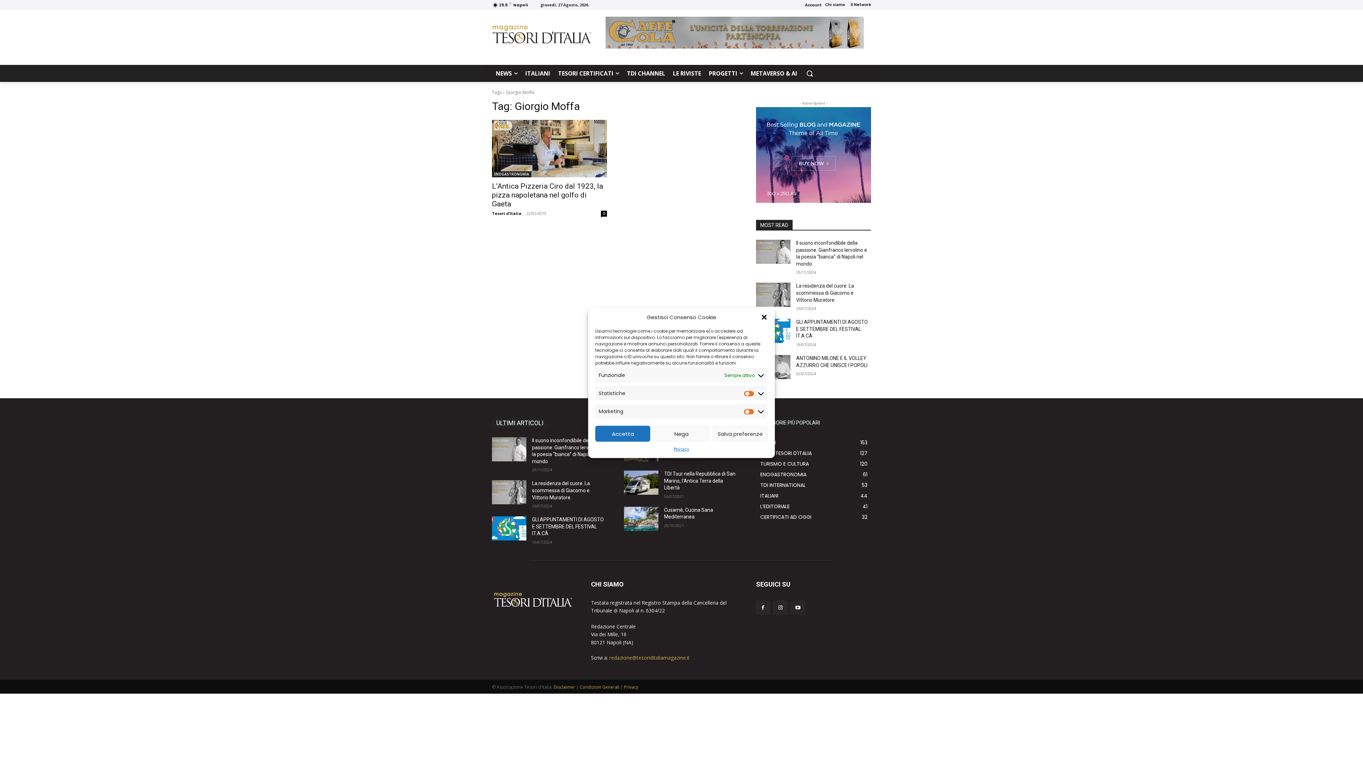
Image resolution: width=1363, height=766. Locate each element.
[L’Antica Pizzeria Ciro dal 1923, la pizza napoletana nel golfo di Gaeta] (549, 148)
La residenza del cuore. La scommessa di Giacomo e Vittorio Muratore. (825, 292)
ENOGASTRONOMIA (511, 174)
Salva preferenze (740, 433)
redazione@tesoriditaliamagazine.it (649, 657)
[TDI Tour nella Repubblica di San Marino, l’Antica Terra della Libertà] (641, 483)
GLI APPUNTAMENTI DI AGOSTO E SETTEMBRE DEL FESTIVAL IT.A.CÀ (832, 329)
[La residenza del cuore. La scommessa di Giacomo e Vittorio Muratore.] (773, 295)
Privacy (681, 449)
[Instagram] (780, 608)
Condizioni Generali (599, 687)
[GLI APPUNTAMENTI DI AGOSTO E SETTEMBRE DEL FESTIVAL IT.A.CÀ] (509, 528)
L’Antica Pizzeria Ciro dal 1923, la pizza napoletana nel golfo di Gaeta (547, 195)
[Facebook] (763, 608)
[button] (764, 317)
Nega (681, 433)
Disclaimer (564, 687)
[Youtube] (798, 608)
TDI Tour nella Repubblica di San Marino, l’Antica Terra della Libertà (699, 480)
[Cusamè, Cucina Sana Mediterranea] (641, 519)
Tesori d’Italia (506, 213)
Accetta (623, 433)
